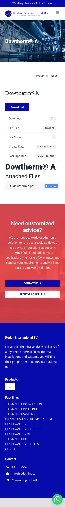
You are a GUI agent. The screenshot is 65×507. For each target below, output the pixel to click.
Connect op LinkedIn (25, 480)
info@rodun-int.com (25, 473)
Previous (42, 76)
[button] (57, 499)
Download (17, 107)
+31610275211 (21, 467)
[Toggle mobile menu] (58, 12)
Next (54, 76)
